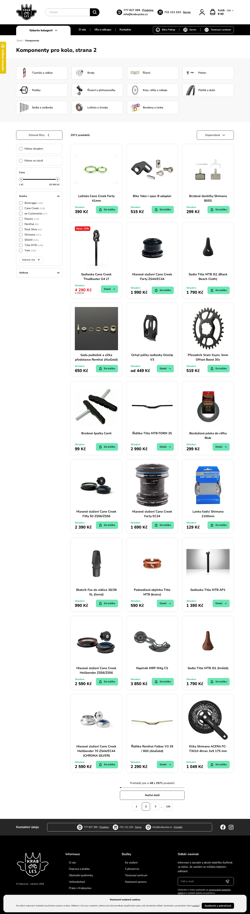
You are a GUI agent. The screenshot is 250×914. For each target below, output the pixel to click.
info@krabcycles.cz (135, 14)
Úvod (19, 40)
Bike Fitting (168, 29)
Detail (107, 289)
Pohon (202, 73)
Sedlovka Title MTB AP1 (208, 590)
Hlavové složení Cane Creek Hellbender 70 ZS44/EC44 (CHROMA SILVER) (96, 751)
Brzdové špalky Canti (96, 433)
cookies (195, 905)
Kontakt (178, 827)
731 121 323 (173, 12)
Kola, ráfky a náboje (155, 90)
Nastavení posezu (136, 882)
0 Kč (221, 14)
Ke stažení (131, 862)
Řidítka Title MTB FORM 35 (152, 433)
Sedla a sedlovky (42, 107)
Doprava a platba (79, 869)
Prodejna (147, 10)
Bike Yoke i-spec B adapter (152, 196)
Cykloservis (132, 869)
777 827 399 (132, 10)
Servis (187, 12)
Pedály (36, 90)
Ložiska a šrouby (97, 107)
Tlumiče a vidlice (42, 73)
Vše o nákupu (102, 29)
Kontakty (125, 29)
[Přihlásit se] (227, 881)
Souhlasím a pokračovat (218, 905)
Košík (222, 10)
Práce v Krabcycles (80, 888)
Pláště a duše (206, 90)
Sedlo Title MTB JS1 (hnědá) (208, 668)
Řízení (146, 73)
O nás (82, 29)
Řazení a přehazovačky (101, 90)
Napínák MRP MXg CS (152, 668)
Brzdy (90, 73)
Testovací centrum (221, 29)
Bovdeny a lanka (153, 107)
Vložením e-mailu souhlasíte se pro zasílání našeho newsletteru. (204, 891)
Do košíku (109, 209)
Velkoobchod (77, 882)
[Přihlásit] (202, 12)
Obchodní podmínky (81, 875)
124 (168, 806)
